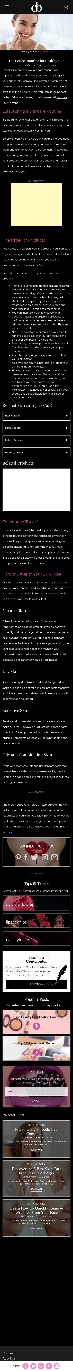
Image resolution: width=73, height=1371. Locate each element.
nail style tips (18, 939)
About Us (9, 1358)
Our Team (9, 1353)
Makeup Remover (14, 440)
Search (66, 7)
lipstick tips (16, 922)
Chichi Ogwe (26, 51)
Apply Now (36, 984)
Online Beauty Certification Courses (36, 1017)
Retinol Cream (12, 415)
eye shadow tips (21, 904)
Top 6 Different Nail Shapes (37, 1043)
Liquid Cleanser (13, 428)
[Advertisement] (36, 204)
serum (49, 355)
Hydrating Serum (14, 452)
